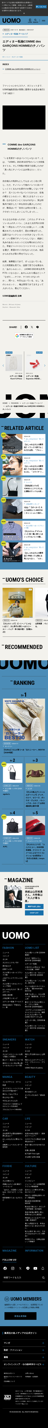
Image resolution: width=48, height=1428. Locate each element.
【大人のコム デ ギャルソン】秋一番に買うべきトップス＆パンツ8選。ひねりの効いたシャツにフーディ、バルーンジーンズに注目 (33, 534)
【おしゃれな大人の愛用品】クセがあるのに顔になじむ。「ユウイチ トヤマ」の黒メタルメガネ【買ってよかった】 (34, 469)
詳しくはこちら (41, 6)
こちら (26, 1404)
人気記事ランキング (32, 504)
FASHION (14, 403)
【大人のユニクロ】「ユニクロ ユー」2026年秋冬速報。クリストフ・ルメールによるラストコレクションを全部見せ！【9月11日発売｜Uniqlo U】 (35, 852)
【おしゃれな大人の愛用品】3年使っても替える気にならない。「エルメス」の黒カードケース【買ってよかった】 (33, 556)
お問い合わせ (29, 1373)
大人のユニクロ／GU (34, 841)
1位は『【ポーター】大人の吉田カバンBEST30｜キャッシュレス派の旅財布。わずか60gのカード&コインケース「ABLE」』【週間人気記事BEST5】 (33, 510)
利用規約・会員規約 (31, 1376)
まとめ (29, 789)
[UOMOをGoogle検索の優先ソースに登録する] (24, 336)
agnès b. (6, 794)
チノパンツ (6, 57)
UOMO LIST (7, 785)
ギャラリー (8, 746)
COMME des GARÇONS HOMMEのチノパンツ (22, 69)
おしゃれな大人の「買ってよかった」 (34, 440)
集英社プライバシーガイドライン (13, 1377)
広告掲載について (9, 1381)
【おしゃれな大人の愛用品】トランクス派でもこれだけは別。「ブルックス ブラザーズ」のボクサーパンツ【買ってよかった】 (33, 447)
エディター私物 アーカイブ (16, 34)
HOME (5, 403)
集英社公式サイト (9, 1373)
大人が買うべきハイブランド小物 (34, 527)
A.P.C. (5, 847)
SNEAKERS (7, 743)
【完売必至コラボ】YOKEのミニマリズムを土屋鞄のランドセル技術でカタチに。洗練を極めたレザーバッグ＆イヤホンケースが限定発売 (33, 489)
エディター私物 (18, 57)
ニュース (28, 482)
